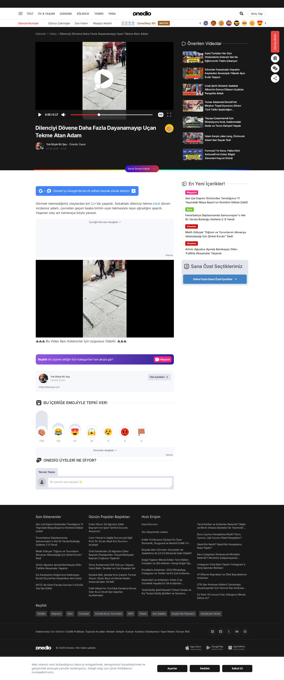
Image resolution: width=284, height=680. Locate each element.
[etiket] (169, 128)
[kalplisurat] (260, 23)
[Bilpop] (229, 23)
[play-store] (216, 647)
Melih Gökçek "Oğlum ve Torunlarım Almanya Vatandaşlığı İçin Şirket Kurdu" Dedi (215, 234)
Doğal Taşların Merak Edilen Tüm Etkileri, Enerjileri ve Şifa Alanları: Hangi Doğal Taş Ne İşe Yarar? (166, 563)
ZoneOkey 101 (146, 23)
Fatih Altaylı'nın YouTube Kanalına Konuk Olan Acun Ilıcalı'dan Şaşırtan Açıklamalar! (112, 592)
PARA (112, 13)
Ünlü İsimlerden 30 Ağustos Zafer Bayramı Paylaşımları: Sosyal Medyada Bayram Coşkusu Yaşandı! (111, 555)
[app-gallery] (237, 647)
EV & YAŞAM (46, 13)
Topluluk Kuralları (95, 631)
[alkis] (252, 23)
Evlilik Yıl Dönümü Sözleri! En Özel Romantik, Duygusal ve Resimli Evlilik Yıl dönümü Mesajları (165, 543)
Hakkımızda (42, 631)
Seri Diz (163, 23)
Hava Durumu (150, 524)
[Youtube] (237, 631)
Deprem (56, 613)
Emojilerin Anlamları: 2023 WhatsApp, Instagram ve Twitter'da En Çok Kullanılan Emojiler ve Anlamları (166, 573)
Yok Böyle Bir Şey (66, 144)
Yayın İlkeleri (167, 631)
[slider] (112, 115)
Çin (93, 203)
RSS (187, 631)
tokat (156, 203)
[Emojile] (237, 23)
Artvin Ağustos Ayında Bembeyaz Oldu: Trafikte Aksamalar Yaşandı (211, 251)
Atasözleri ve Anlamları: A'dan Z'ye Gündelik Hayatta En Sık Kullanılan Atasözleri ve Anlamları (162, 583)
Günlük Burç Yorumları (108, 613)
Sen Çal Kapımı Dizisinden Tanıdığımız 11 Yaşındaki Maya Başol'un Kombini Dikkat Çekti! (216, 200)
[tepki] (42, 432)
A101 (130, 613)
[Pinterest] (245, 631)
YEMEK (99, 13)
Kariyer (130, 631)
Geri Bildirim (57, 631)
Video (53, 33)
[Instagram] (212, 631)
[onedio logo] (142, 13)
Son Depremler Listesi (155, 531)
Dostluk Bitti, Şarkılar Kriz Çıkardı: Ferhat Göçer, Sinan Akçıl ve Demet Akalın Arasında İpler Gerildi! (112, 578)
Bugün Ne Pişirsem (183, 613)
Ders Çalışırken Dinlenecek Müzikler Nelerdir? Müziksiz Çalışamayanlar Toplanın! (218, 558)
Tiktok (142, 613)
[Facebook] (220, 631)
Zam (70, 613)
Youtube (84, 613)
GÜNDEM (66, 13)
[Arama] (241, 13)
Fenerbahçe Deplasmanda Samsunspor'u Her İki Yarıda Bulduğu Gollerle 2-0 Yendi (215, 217)
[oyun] (244, 23)
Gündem (191, 226)
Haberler (40, 33)
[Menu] (20, 13)
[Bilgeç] (221, 23)
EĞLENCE (83, 13)
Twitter (41, 613)
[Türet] (213, 23)
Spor (189, 209)
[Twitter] (228, 631)
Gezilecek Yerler (210, 613)
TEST (30, 13)
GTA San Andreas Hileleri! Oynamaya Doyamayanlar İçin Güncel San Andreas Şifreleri (220, 588)
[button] (160, 115)
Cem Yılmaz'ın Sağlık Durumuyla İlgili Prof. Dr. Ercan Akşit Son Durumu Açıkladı (110, 541)
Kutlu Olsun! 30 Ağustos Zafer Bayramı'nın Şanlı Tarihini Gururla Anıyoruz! (108, 528)
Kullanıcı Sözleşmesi (147, 631)
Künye (180, 631)
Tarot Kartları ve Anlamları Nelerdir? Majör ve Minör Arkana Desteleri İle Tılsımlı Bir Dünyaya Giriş (221, 528)
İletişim (120, 631)
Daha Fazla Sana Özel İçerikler (213, 279)
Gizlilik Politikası (75, 631)
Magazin (191, 192)
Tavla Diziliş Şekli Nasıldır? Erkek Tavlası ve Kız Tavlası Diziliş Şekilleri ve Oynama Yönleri (166, 593)
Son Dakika (159, 613)
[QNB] (206, 23)
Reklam (110, 631)
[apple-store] (194, 647)
